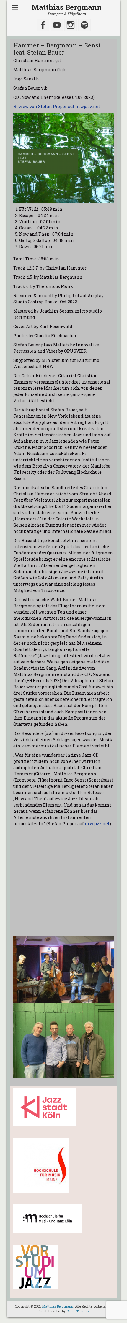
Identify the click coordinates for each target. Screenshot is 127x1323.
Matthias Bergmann (67, 7)
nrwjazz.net (97, 823)
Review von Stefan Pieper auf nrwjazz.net (56, 106)
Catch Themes (77, 1311)
